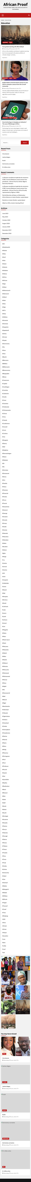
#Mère (4, 656)
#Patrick (4, 739)
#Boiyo (4, 377)
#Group (4, 523)
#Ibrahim (5, 546)
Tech (15, 78)
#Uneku (4, 866)
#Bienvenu (5, 360)
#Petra (4, 746)
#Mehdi (4, 653)
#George (4, 513)
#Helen (4, 543)
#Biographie (5, 373)
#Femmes (5, 490)
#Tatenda (5, 832)
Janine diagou (6, 157)
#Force (4, 500)
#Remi (4, 789)
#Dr (3, 463)
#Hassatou (5, 536)
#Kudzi (4, 603)
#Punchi (4, 769)
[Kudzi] (15, 1103)
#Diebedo (5, 460)
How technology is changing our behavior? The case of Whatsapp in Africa (14, 123)
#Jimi (3, 576)
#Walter (4, 886)
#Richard (4, 793)
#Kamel (4, 590)
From (3, 939)
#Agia (4, 283)
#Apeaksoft (5, 330)
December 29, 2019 (15, 88)
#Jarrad (4, 566)
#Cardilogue (5, 387)
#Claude (4, 420)
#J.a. (3, 560)
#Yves (4, 912)
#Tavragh (5, 836)
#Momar (4, 679)
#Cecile (4, 397)
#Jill (3, 573)
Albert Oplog (6, 49)
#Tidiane (4, 846)
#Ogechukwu (6, 716)
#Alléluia (4, 317)
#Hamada (5, 533)
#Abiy (4, 254)
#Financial (5, 493)
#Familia (4, 483)
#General (5, 510)
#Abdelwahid (6, 247)
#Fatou (4, 486)
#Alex (4, 303)
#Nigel (4, 703)
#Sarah (4, 806)
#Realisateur (6, 786)
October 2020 (6, 220)
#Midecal (5, 663)
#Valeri (4, 876)
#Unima (4, 869)
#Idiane (4, 550)
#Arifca (4, 333)
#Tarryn (4, 829)
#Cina (4, 417)
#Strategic (5, 816)
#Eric (3, 480)
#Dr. (3, 466)
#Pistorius (5, 753)
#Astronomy (6, 343)
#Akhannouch (6, 290)
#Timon (4, 849)
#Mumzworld (6, 693)
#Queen (4, 773)
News (11, 42)
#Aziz (3, 353)
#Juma (4, 586)
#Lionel (4, 623)
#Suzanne (5, 819)
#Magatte (5, 630)
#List (3, 626)
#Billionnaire (6, 367)
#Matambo (5, 649)
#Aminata (5, 323)
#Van (3, 879)
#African (4, 280)
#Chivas (4, 413)
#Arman (4, 337)
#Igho (4, 553)
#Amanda (5, 320)
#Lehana (4, 620)
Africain (4, 926)
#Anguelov (5, 327)
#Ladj (3, 610)
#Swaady (4, 822)
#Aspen (4, 340)
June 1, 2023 (13, 1060)
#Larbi (4, 616)
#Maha (4, 633)
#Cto (3, 437)
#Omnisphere (6, 729)
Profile (4, 946)
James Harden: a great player (20, 197)
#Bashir (4, 357)
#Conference (6, 423)
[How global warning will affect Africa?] (15, 35)
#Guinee (4, 530)
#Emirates (5, 470)
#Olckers (4, 719)
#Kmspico (5, 596)
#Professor (5, 766)
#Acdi (4, 257)
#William (4, 896)
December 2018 (6, 233)
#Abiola (4, 250)
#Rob (3, 796)
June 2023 (5, 213)
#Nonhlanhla (6, 706)
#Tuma (4, 859)
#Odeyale (5, 713)
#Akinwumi (5, 293)
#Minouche (5, 669)
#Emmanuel (5, 473)
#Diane (4, 456)
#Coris (4, 430)
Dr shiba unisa (6, 167)
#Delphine (5, 450)
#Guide (4, 526)
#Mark (4, 643)
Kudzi (4, 160)
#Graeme (5, 516)
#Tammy (4, 826)
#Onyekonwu (6, 733)
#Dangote (5, 440)
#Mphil (4, 686)
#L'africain (5, 606)
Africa (4, 922)
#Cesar (4, 400)
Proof (3, 949)
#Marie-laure (6, 639)
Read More (4, 57)
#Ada (3, 260)
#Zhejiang (5, 916)
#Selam (4, 809)
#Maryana (5, 646)
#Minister (5, 666)
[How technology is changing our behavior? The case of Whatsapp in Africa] (15, 110)
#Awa (4, 350)
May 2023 (5, 217)
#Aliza (4, 313)
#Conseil (4, 427)
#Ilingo (4, 556)
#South (4, 813)
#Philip (4, 749)
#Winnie (4, 899)
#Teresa (4, 842)
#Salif (3, 803)
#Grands (4, 520)
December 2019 (6, 230)
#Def (3, 447)
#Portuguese (6, 756)
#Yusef (4, 909)
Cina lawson (5, 154)
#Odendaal (5, 709)
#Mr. (3, 689)
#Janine (4, 563)
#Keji (3, 593)
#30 (3, 244)
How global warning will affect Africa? (13, 47)
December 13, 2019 (15, 126)
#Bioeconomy (6, 370)
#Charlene (5, 403)
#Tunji (4, 862)
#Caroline (5, 390)
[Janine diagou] (15, 1074)
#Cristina (5, 433)
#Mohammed (6, 676)
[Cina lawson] (15, 1046)
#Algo (4, 307)
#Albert (4, 297)
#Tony (4, 856)
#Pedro (4, 743)
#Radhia (4, 783)
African (4, 929)
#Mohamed (5, 673)
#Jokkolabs (5, 583)
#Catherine (5, 393)
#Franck (4, 503)
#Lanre (4, 613)
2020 (3, 919)
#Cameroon (5, 380)
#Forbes (4, 496)
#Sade (4, 799)
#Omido (4, 726)
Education (5, 42)
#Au (3, 347)
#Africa (4, 277)
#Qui (3, 776)
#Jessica (4, 570)
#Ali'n (4, 310)
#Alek (4, 300)
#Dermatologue (6, 453)
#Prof (3, 759)
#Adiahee (5, 270)
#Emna (4, 476)
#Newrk (4, 699)
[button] (2, 15)
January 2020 (6, 226)
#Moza (4, 683)
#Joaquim (5, 580)
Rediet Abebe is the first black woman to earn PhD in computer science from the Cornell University (15, 84)
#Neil (3, 696)
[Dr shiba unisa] (15, 1159)
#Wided (4, 892)
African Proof (15, 4)
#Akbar (4, 287)
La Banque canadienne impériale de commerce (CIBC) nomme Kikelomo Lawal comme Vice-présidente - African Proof (15, 179)
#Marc (4, 636)
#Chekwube (5, 407)
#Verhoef (5, 882)
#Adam (4, 264)
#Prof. (4, 763)
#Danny (4, 443)
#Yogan (4, 902)
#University (5, 872)
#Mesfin (4, 659)
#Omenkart (5, 723)
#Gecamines (5, 506)
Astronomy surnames (8, 164)
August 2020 (6, 223)
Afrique (4, 932)
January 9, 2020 (14, 49)
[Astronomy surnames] (15, 1131)
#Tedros (4, 839)
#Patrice (4, 736)
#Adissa (4, 273)
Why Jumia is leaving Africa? (16, 203)
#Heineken (5, 540)
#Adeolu (4, 267)
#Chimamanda (6, 410)
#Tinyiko (4, 852)
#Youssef (5, 906)
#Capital (4, 383)
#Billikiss (4, 363)
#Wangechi (5, 889)
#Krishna (4, 600)
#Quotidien (5, 779)
